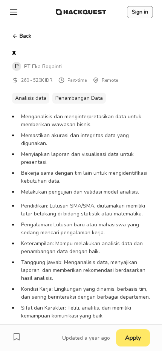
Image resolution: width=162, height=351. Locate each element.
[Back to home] (81, 12)
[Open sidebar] (13, 12)
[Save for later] (16, 336)
